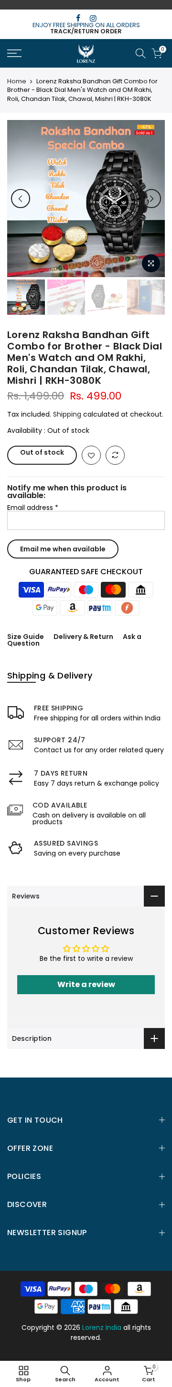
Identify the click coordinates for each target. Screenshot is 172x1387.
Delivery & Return (83, 636)
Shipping (67, 414)
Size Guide (25, 636)
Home (16, 81)
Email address (32, 507)
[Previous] (20, 198)
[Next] (151, 198)
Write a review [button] (86, 984)
